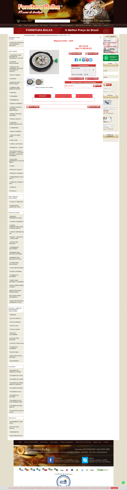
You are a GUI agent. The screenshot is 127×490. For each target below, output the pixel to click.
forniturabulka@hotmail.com (111, 52)
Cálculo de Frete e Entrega (83, 25)
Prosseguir (114, 488)
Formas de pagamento (67, 25)
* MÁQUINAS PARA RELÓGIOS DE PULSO (47, 35)
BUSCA (73, 20)
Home (20, 25)
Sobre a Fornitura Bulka (31, 25)
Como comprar (54, 25)
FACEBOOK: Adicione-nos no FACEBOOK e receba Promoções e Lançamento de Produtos (67, 460)
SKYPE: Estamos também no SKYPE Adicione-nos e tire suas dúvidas (99, 460)
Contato (106, 25)
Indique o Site (97, 25)
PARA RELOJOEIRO (29, 35)
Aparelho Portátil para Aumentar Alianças (109, 110)
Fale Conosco (44, 25)
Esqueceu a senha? (108, 91)
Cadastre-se (106, 88)
